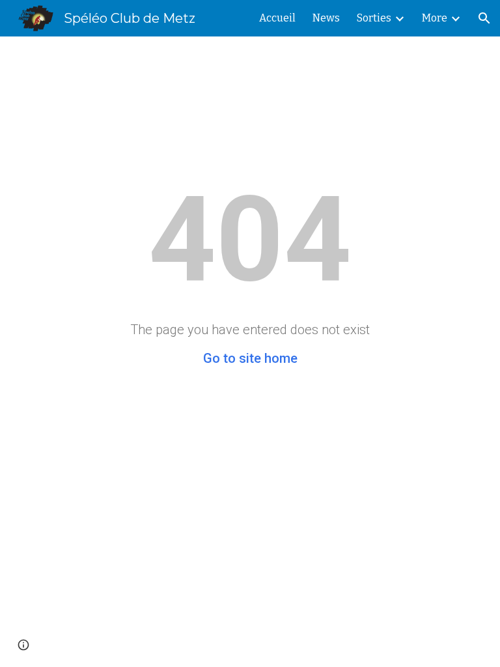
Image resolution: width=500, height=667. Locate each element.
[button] (484, 18)
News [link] (326, 18)
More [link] (434, 18)
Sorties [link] (374, 18)
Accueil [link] (277, 18)
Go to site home (250, 358)
